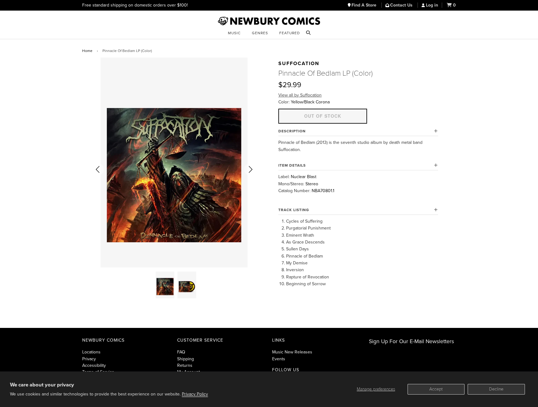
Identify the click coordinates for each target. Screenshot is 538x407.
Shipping (185, 359)
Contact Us (402, 5)
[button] (98, 169)
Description (292, 131)
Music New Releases (292, 352)
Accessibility (94, 365)
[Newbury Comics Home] (269, 21)
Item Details (292, 165)
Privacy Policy (195, 394)
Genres (260, 33)
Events (278, 359)
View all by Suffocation (300, 95)
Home (87, 51)
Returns (184, 365)
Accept (436, 389)
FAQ (181, 352)
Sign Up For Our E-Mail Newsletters (411, 341)
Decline (496, 389)
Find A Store (365, 5)
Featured (289, 33)
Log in (432, 5)
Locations (91, 352)
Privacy (89, 359)
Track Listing (293, 210)
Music (234, 33)
